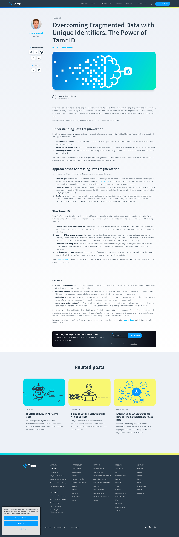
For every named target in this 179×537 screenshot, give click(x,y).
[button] (95, 4)
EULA (65, 528)
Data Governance (98, 490)
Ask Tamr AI (119, 469)
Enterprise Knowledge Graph (102, 476)
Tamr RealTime (98, 472)
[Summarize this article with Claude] (41, 52)
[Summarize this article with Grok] (39, 57)
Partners (139, 490)
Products (74, 490)
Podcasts (118, 483)
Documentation (120, 507)
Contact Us (140, 493)
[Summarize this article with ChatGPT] (31, 52)
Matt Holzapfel (62, 259)
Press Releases (141, 486)
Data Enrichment (98, 493)
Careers (139, 476)
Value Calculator (120, 497)
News (139, 479)
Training (117, 511)
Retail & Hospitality (56, 506)
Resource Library (120, 493)
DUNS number (104, 181)
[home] (15, 4)
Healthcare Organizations (79, 483)
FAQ (116, 500)
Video (117, 486)
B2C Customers (76, 472)
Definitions (118, 504)
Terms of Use (47, 528)
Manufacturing (54, 503)
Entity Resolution (98, 469)
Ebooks (117, 479)
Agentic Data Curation (100, 479)
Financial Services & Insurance (59, 496)
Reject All (21, 523)
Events (139, 483)
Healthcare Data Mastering (58, 483)
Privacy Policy (134, 344)
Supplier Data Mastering (57, 486)
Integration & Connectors (101, 497)
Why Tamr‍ (84, 4)
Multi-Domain (76, 497)
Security (95, 500)
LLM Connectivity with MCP (101, 483)
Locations (75, 493)
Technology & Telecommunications (56, 511)
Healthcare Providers (78, 479)
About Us (140, 469)
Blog (116, 472)
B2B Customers (76, 469)
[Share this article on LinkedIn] (39, 70)
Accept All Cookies (21, 518)
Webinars (118, 490)
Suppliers (74, 486)
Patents (139, 472)
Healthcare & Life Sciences (58, 499)
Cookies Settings (75, 528)
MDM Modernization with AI (58, 479)
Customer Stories (120, 476)
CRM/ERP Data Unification (57, 476)
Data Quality (97, 486)
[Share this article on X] (33, 70)
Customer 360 (54, 472)
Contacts (74, 476)
